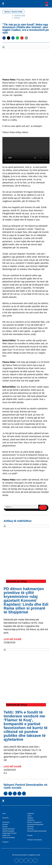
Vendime (30, 818)
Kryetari (5, 824)
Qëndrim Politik (17, 12)
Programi (5, 842)
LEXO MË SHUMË (12, 639)
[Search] (43, 507)
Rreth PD (5, 818)
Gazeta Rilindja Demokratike (37, 831)
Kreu (4, 813)
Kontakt (30, 835)
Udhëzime (30, 820)
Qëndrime (30, 826)
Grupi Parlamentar (8, 829)
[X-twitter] (19, 793)
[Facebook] (5, 793)
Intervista (30, 829)
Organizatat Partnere (9, 833)
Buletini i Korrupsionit (34, 822)
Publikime (30, 813)
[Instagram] (15, 793)
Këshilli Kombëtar (8, 831)
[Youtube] (10, 793)
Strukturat (5, 822)
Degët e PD (6, 835)
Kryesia (4, 826)
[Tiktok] (24, 793)
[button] (38, 4)
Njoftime (7, 12)
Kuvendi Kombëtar (8, 837)
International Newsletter (35, 824)
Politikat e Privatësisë (34, 840)
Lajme (29, 816)
